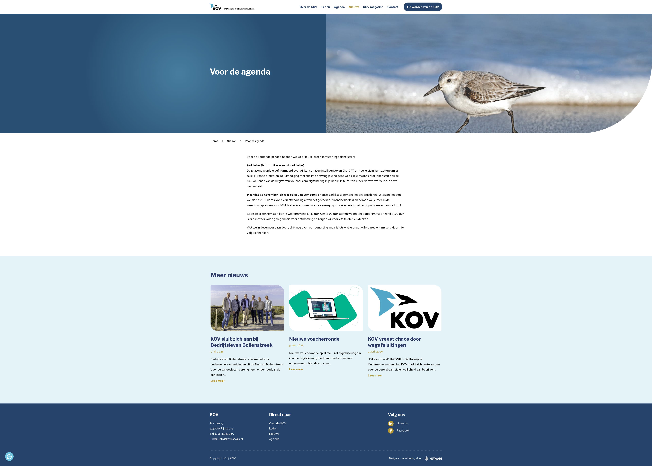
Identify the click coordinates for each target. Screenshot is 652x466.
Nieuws (354, 7)
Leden (325, 7)
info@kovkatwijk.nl (231, 439)
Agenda (339, 7)
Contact (393, 7)
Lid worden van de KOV (423, 7)
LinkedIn (402, 423)
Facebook (403, 430)
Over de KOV (308, 7)
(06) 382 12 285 (224, 433)
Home (214, 140)
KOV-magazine (373, 7)
